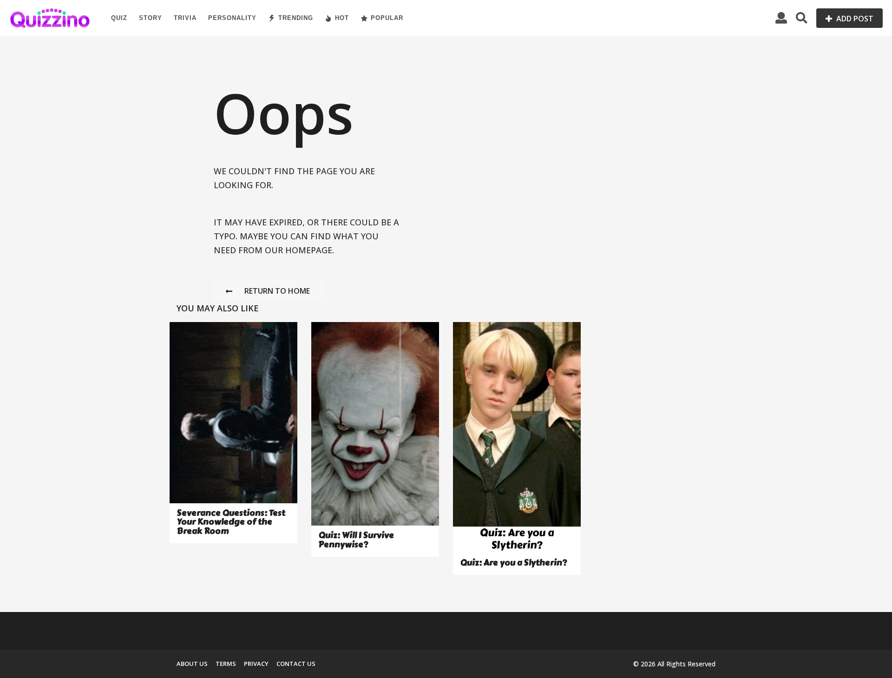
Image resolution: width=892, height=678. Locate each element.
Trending (295, 17)
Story (150, 17)
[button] (781, 18)
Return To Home (277, 291)
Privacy (256, 663)
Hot (342, 17)
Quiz (119, 17)
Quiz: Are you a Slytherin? (513, 562)
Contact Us (295, 663)
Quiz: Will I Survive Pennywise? (356, 540)
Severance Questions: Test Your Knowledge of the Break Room (231, 522)
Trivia (185, 17)
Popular (387, 17)
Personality (232, 17)
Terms (226, 663)
